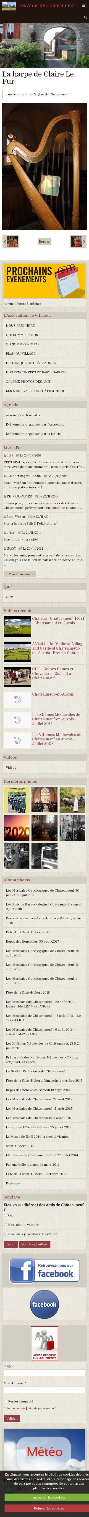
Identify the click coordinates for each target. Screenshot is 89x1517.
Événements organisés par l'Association (36, 424)
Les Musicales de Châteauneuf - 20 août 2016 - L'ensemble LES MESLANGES (41, 1004)
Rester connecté (20, 1401)
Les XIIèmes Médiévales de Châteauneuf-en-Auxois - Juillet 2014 (56, 719)
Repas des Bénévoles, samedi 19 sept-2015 (38, 1090)
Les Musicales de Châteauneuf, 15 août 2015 (39, 1109)
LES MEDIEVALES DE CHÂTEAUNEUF (35, 391)
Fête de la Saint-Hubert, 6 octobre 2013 (36, 1174)
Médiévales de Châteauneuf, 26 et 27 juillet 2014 (42, 1155)
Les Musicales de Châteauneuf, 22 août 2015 (39, 1099)
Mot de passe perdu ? (42, 1408)
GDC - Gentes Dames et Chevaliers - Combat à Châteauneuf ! (52, 673)
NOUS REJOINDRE (20, 326)
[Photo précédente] (11, 241)
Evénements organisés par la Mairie (33, 434)
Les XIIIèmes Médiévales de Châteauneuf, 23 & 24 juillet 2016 (43, 1045)
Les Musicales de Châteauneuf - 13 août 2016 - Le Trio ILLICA (43, 1018)
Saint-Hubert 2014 (20, 1146)
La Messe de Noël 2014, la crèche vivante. (37, 1137)
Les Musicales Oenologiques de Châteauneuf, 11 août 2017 (42, 967)
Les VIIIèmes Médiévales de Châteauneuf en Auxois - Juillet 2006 (56, 739)
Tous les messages (21, 574)
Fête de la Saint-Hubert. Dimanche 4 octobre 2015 (44, 1080)
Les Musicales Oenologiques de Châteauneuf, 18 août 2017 (42, 953)
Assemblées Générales (23, 415)
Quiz (9, 597)
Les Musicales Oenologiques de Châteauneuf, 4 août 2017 (41, 980)
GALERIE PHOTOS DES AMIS (28, 382)
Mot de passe (14, 1383)
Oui (10, 1215)
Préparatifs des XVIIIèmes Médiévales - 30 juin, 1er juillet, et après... (42, 1059)
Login (8, 1366)
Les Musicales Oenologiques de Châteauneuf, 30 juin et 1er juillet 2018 (42, 892)
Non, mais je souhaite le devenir (32, 1234)
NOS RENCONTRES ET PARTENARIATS (36, 372)
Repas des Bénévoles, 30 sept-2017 (32, 941)
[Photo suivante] (78, 241)
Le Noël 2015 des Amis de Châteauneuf (35, 1071)
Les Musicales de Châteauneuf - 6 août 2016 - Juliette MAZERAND (40, 1031)
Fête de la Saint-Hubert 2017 (28, 932)
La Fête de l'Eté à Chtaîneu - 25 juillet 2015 (38, 1127)
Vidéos (11, 767)
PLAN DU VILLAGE (21, 354)
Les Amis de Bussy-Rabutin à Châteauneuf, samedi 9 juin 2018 (43, 906)
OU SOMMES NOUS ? (22, 344)
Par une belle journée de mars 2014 (32, 1165)
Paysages (13, 1183)
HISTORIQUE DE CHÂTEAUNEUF (32, 363)
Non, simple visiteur (23, 1225)
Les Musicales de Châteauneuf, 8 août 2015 (38, 1118)
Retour (44, 242)
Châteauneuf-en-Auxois (53, 694)
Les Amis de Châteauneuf (46, 5)
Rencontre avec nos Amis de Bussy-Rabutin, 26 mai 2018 (44, 920)
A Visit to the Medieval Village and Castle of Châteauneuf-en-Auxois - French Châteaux (58, 648)
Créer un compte (15, 1408)
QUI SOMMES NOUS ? (23, 335)
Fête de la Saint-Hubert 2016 (28, 992)
